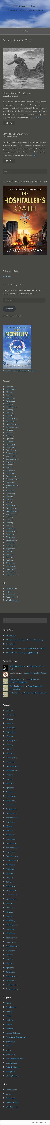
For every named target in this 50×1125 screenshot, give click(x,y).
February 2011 (11, 566)
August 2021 (10, 462)
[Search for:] (25, 171)
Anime (8, 1003)
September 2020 (12, 479)
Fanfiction (9, 1020)
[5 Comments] (7, 123)
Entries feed (10, 594)
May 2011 (9, 557)
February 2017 (11, 505)
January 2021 (11, 473)
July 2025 (9, 392)
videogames (10, 1071)
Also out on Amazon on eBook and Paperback (19, 371)
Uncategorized (11, 1063)
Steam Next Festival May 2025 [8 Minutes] (22, 653)
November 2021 (12, 453)
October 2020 (11, 476)
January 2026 (11, 389)
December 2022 (12, 424)
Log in (8, 591)
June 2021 (9, 467)
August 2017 (10, 494)
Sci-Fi (8, 1046)
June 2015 (9, 520)
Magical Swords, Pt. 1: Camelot (16, 93)
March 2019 (10, 491)
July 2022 (9, 430)
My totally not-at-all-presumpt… (35, 693)
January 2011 (11, 569)
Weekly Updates (12, 1076)
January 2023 (11, 421)
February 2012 (11, 540)
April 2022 (10, 438)
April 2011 (10, 560)
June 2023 (9, 412)
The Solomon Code (25, 6)
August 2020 (10, 482)
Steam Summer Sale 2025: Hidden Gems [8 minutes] (25, 648)
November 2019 (12, 488)
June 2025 (9, 395)
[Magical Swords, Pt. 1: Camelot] (10, 123)
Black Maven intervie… (18, 666)
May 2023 (9, 415)
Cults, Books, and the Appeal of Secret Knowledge (25, 640)
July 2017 (9, 496)
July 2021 (9, 465)
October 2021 (11, 456)
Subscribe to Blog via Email (13, 285)
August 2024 (10, 401)
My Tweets (7, 276)
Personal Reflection (13, 1033)
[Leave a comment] (7, 161)
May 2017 (9, 502)
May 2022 (9, 436)
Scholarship (10, 1041)
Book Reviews (11, 1007)
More (37, 117)
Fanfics (8, 1016)
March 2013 (10, 528)
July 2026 (9, 386)
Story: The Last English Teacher (16, 133)
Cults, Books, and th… (17, 679)
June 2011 (9, 554)
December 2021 (12, 450)
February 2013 (11, 531)
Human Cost (11, 635)
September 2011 (12, 546)
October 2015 (11, 514)
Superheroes (11, 1054)
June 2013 (9, 525)
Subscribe (9, 308)
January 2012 (11, 543)
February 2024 (11, 407)
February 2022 (11, 444)
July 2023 (9, 410)
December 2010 (12, 572)
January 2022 (11, 447)
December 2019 (12, 485)
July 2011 (9, 551)
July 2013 (9, 522)
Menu (25, 30)
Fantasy (9, 1024)
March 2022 (10, 441)
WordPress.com (12, 600)
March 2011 (10, 563)
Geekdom (9, 1029)
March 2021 (10, 470)
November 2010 (12, 575)
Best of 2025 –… (15, 693)
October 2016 (11, 508)
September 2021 (12, 459)
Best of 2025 (10, 644)
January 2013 (11, 534)
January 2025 (11, 398)
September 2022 (12, 427)
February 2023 (11, 418)
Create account (11, 588)
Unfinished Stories (12, 1067)
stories (8, 1050)
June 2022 (9, 433)
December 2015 (12, 511)
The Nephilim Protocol (14, 1059)
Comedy (9, 1011)
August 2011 (10, 549)
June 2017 (9, 499)
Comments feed (12, 597)
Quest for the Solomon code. (16, 1037)
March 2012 (10, 537)
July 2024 (9, 404)
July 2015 (9, 517)
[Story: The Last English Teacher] (10, 161)
